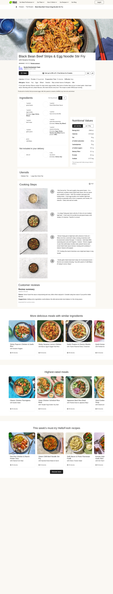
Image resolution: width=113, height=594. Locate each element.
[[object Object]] (88, 73)
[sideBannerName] (82, 104)
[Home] (16, 7)
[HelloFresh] (13, 2)
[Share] (92, 73)
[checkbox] (19, 63)
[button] (42, 97)
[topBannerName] (56, 14)
